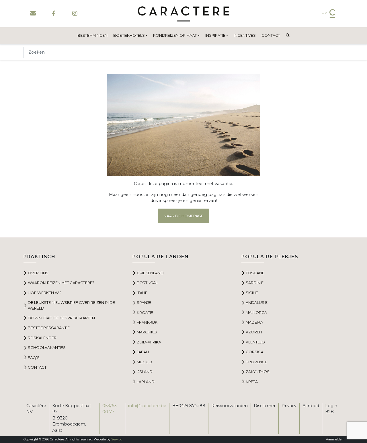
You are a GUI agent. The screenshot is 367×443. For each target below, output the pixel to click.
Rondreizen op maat (175, 35)
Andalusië (257, 302)
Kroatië (145, 312)
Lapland (146, 381)
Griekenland (150, 273)
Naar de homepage (183, 215)
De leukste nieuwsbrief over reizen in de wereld (71, 305)
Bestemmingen (92, 35)
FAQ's (34, 357)
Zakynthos (258, 371)
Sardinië (254, 282)
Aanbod (310, 405)
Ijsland (145, 371)
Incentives (245, 35)
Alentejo (255, 342)
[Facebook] (53, 13)
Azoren (254, 332)
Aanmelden (334, 439)
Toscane (255, 273)
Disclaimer (265, 405)
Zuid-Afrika (149, 342)
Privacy (289, 405)
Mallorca (256, 312)
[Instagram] (74, 13)
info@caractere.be (147, 405)
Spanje (144, 302)
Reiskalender (42, 337)
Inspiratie (215, 35)
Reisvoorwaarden (229, 405)
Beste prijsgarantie (49, 327)
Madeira (254, 322)
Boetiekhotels (129, 35)
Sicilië (252, 292)
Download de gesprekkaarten (61, 318)
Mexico (144, 362)
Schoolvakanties (47, 347)
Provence (256, 362)
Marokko (147, 332)
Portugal (147, 282)
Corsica (254, 351)
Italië (142, 292)
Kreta (252, 381)
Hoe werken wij (44, 292)
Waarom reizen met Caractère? (61, 282)
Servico (116, 439)
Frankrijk (147, 322)
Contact (270, 35)
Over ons (38, 273)
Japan (143, 351)
